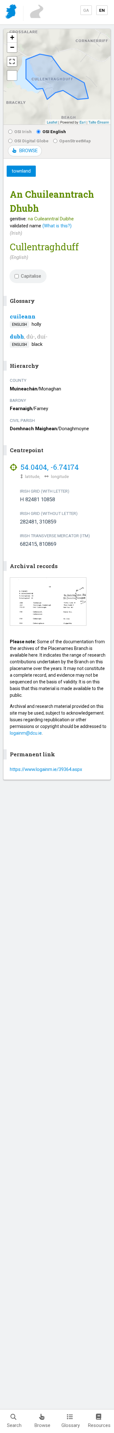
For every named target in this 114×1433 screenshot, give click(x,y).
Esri (82, 122)
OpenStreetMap (75, 140)
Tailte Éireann (98, 122)
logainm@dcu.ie (26, 733)
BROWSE (28, 150)
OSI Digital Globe (31, 140)
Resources (99, 1425)
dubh (17, 336)
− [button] (12, 47)
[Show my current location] (12, 75)
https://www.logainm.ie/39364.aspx (46, 769)
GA (86, 10)
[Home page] (11, 12)
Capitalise (31, 276)
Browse (42, 1425)
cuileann (22, 316)
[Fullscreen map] (12, 61)
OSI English (54, 131)
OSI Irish (23, 131)
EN (102, 10)
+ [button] (12, 37)
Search (14, 1425)
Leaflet (52, 122)
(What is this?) (57, 225)
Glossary (70, 1425)
